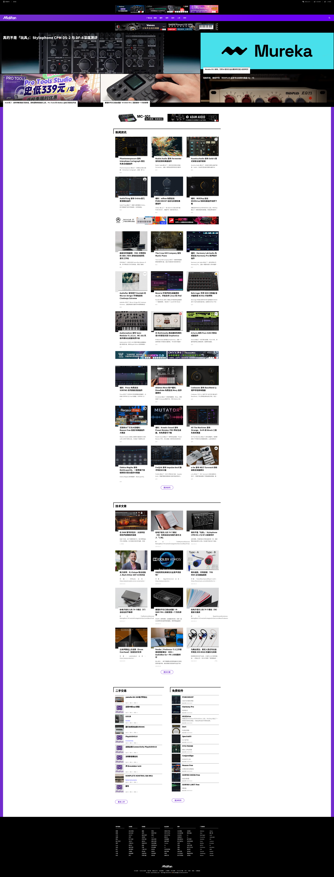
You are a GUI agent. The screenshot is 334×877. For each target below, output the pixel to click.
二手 (178, 18)
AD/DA (188, 843)
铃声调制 (153, 853)
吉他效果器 (190, 841)
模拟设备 (189, 833)
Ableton (202, 831)
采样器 (188, 851)
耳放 (178, 849)
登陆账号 (7, 1)
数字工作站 (190, 847)
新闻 (155, 18)
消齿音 (143, 837)
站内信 (14, 1)
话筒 (178, 843)
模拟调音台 (180, 839)
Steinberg (202, 853)
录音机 (153, 849)
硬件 (161, 18)
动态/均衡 (189, 845)
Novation (212, 847)
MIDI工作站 (167, 835)
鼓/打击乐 (118, 841)
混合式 (130, 841)
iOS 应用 (136, 870)
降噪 (152, 831)
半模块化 (131, 843)
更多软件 (178, 800)
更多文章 (167, 672)
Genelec (202, 839)
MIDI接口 (179, 835)
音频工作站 (167, 831)
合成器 (188, 831)
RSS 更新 (173, 870)
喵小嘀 (149, 870)
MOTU (201, 845)
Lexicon (212, 841)
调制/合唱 (153, 841)
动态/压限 (153, 839)
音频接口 (179, 837)
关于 (186, 870)
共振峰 (130, 851)
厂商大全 (149, 18)
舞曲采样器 (190, 853)
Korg (201, 841)
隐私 (193, 870)
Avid (211, 835)
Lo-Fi (152, 837)
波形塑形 (131, 849)
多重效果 (144, 853)
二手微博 (329, 1)
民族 (117, 833)
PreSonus (202, 847)
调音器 (153, 855)
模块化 (130, 845)
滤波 (143, 845)
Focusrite (202, 837)
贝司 (117, 835)
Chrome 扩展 (180, 870)
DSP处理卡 (180, 853)
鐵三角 (211, 833)
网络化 (153, 851)
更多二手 (121, 802)
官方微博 (318, 1)
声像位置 (144, 855)
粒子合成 (131, 839)
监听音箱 (179, 851)
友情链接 (198, 870)
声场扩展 (144, 839)
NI (210, 845)
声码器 (143, 851)
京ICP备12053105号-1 (166, 872)
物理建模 (131, 853)
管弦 (117, 839)
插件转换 (166, 851)
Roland (211, 851)
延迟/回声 (144, 835)
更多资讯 (167, 487)
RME (211, 849)
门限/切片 (144, 849)
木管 (117, 853)
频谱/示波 (153, 833)
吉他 (117, 847)
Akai (201, 833)
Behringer (202, 835)
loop (117, 845)
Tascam (202, 851)
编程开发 (166, 855)
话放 (178, 847)
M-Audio (212, 843)
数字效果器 (180, 855)
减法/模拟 (131, 831)
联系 (189, 870)
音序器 (188, 855)
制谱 (165, 853)
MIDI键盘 (179, 831)
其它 (130, 855)
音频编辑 (166, 839)
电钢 (117, 837)
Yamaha (212, 855)
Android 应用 (143, 870)
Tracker (166, 843)
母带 (152, 835)
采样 (130, 837)
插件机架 (166, 841)
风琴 (117, 851)
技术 (173, 18)
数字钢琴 (189, 839)
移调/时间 (144, 843)
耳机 (178, 845)
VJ (165, 847)
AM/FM (130, 835)
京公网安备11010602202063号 (180, 872)
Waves (202, 855)
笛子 (117, 849)
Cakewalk (212, 837)
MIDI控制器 (180, 833)
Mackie (202, 843)
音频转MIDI (154, 845)
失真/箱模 (153, 843)
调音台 (143, 841)
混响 (143, 833)
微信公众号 (307, 1)
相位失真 (131, 847)
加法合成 (131, 833)
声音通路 (153, 847)
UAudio (211, 853)
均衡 (143, 847)
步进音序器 (167, 849)
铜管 (117, 831)
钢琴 (117, 843)
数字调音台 (180, 841)
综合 (117, 855)
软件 (167, 18)
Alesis (211, 831)
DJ (165, 845)
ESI (210, 839)
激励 (143, 831)
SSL (201, 849)
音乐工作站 (167, 833)
